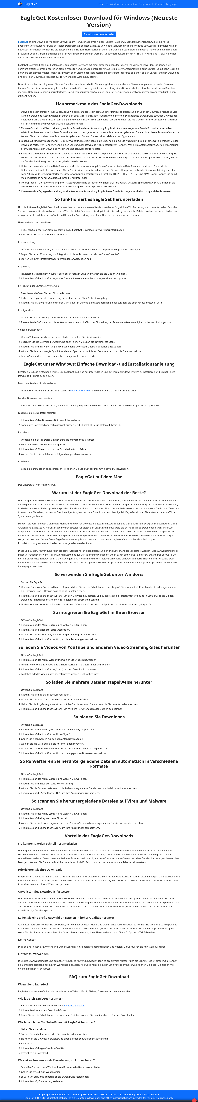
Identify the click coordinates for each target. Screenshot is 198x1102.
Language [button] (171, 4)
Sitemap (75, 1094)
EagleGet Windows (80, 390)
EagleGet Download (74, 1005)
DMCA (103, 1094)
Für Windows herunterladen (121, 4)
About (149, 4)
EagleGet (31, 4)
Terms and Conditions (121, 1094)
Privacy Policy (90, 1094)
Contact (159, 4)
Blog (141, 4)
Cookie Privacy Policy (147, 1094)
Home (100, 4)
